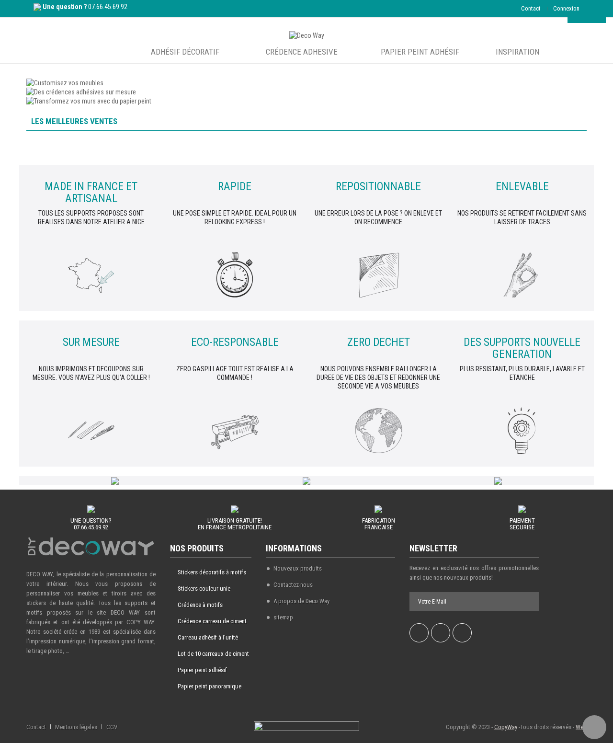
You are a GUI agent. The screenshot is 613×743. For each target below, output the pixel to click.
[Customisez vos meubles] (64, 82)
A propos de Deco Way (301, 601)
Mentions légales (76, 727)
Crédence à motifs (200, 604)
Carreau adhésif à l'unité (208, 637)
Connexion (566, 8)
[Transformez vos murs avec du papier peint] (88, 100)
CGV (111, 727)
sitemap (283, 617)
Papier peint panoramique (209, 686)
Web (581, 727)
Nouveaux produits (297, 568)
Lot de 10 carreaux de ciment (213, 653)
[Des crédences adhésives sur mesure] (81, 91)
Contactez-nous (293, 584)
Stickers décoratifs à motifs (212, 572)
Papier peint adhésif (202, 670)
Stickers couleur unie (204, 588)
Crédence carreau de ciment (212, 621)
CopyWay (505, 727)
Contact (531, 8)
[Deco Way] (306, 35)
